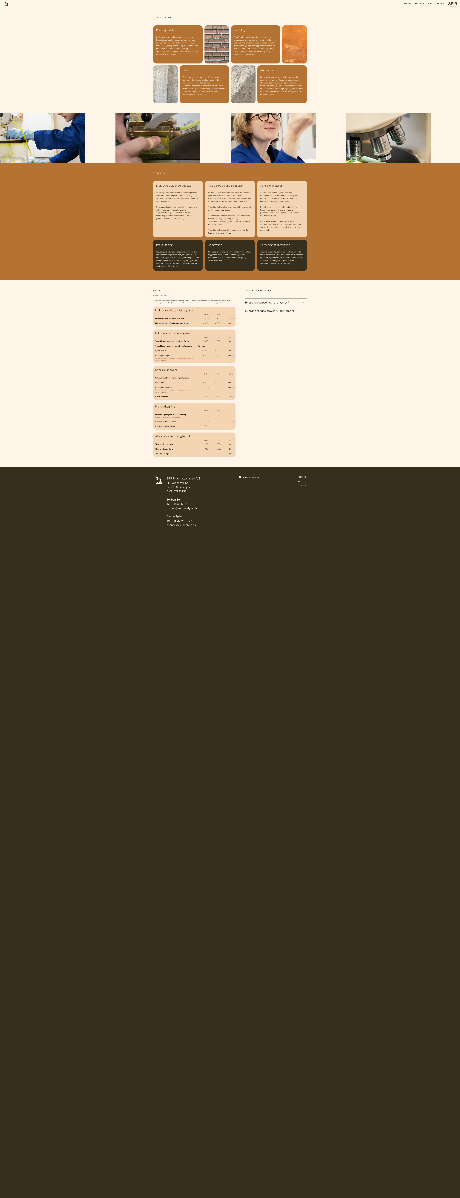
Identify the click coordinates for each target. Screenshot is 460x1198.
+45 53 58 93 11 (182, 504)
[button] (276, 302)
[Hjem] (7, 4)
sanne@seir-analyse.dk (181, 525)
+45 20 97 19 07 (182, 520)
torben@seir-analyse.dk (182, 508)
